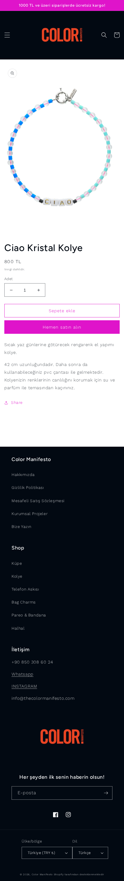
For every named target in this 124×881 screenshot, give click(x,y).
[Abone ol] (105, 793)
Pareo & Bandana (29, 615)
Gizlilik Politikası (28, 487)
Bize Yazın (21, 526)
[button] (7, 35)
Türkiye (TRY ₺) (41, 853)
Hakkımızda (23, 474)
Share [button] (17, 402)
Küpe (17, 563)
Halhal (18, 628)
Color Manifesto (42, 874)
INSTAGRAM (24, 686)
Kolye (17, 576)
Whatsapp (22, 674)
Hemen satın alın (62, 327)
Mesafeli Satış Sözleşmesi (38, 500)
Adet (8, 279)
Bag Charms (24, 602)
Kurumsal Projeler (30, 513)
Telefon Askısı (25, 589)
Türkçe (84, 853)
